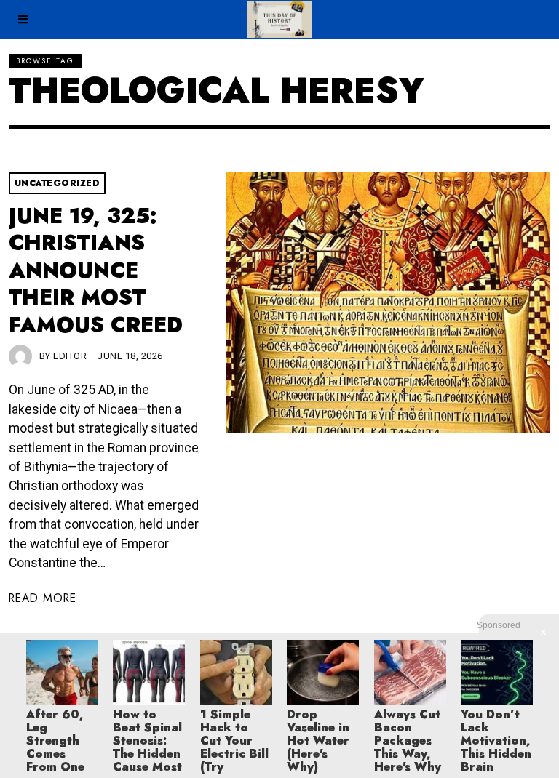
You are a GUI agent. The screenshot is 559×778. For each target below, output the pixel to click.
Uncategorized (57, 183)
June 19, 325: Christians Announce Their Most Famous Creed (96, 270)
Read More (42, 598)
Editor (70, 355)
